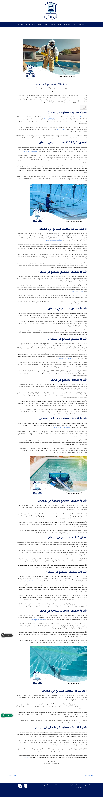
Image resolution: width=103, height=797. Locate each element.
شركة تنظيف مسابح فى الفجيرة (61, 427)
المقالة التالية (12, 775)
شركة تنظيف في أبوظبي (26, 581)
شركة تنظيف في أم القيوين (64, 358)
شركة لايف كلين (82, 117)
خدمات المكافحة (30, 24)
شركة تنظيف (60, 129)
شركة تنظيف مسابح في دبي (30, 151)
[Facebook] (25, 786)
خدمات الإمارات (19, 24)
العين (45, 24)
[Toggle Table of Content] (83, 107)
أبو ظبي (39, 24)
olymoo (75, 787)
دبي (87, 24)
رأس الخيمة (67, 24)
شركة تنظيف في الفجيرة (76, 291)
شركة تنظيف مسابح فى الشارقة (37, 619)
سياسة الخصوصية (55, 785)
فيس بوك (26, 757)
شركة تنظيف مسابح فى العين (54, 240)
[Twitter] (20, 786)
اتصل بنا (45, 785)
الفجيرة (59, 24)
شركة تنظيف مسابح (48, 119)
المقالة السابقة (90, 775)
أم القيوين (52, 24)
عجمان (75, 24)
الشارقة (81, 24)
